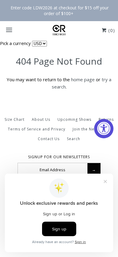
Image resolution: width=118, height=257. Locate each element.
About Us (41, 119)
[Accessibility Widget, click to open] (103, 128)
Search (73, 138)
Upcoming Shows (74, 119)
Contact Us (49, 138)
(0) (111, 30)
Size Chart (15, 119)
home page (83, 79)
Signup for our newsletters (59, 157)
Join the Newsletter (91, 129)
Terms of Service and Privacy (36, 129)
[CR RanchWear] (59, 30)
